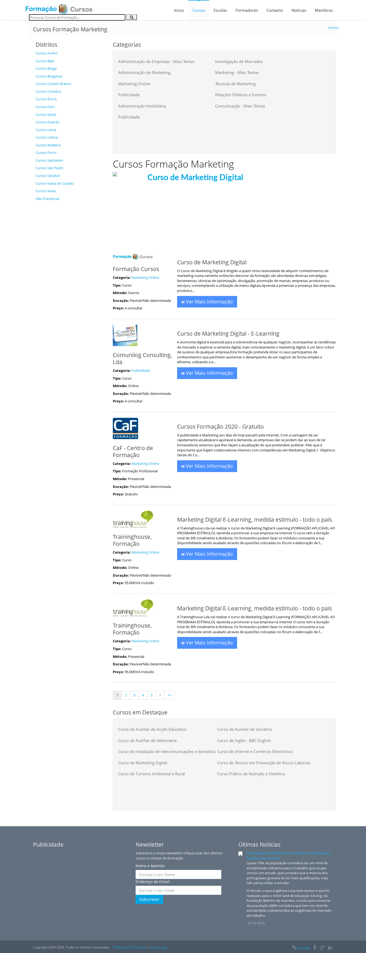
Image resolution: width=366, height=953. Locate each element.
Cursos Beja (45, 60)
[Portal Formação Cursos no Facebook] (315, 948)
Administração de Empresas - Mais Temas (156, 61)
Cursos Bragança (49, 76)
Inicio (179, 10)
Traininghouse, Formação (132, 540)
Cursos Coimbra (48, 91)
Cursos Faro (45, 106)
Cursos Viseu (46, 190)
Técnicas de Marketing (235, 83)
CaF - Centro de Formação (133, 451)
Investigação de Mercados (239, 61)
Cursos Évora (46, 99)
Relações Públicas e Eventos (240, 94)
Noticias (299, 10)
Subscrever (149, 899)
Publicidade (129, 94)
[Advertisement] (70, 284)
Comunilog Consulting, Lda (142, 358)
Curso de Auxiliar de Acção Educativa (152, 729)
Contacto (275, 10)
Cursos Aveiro (47, 53)
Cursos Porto (46, 152)
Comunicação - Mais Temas (240, 106)
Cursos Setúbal (47, 175)
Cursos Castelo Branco (53, 83)
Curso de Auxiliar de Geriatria (244, 729)
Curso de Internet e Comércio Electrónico (255, 751)
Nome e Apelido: (150, 865)
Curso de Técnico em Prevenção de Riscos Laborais (264, 762)
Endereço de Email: (153, 881)
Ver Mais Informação (209, 301)
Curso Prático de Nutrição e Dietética (251, 773)
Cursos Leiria (46, 129)
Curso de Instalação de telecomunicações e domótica (166, 751)
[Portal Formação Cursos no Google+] (322, 948)
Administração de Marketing (144, 72)
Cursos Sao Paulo (49, 167)
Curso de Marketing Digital (142, 762)
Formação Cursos (136, 269)
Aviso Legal (158, 947)
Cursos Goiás (46, 114)
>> (169, 695)
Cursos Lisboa (47, 137)
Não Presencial (47, 198)
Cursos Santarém (49, 160)
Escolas (220, 10)
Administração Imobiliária (142, 106)
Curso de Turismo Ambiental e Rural (151, 773)
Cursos (198, 10)
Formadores (247, 10)
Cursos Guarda (47, 122)
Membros (324, 10)
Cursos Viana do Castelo (55, 183)
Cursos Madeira (48, 145)
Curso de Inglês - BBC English (244, 740)
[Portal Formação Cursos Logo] (59, 7)
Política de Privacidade (130, 947)
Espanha (303, 948)
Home (333, 27)
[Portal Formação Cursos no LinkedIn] (330, 948)
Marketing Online (134, 83)
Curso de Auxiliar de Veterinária (147, 740)
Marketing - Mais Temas (237, 72)
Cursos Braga (46, 68)
